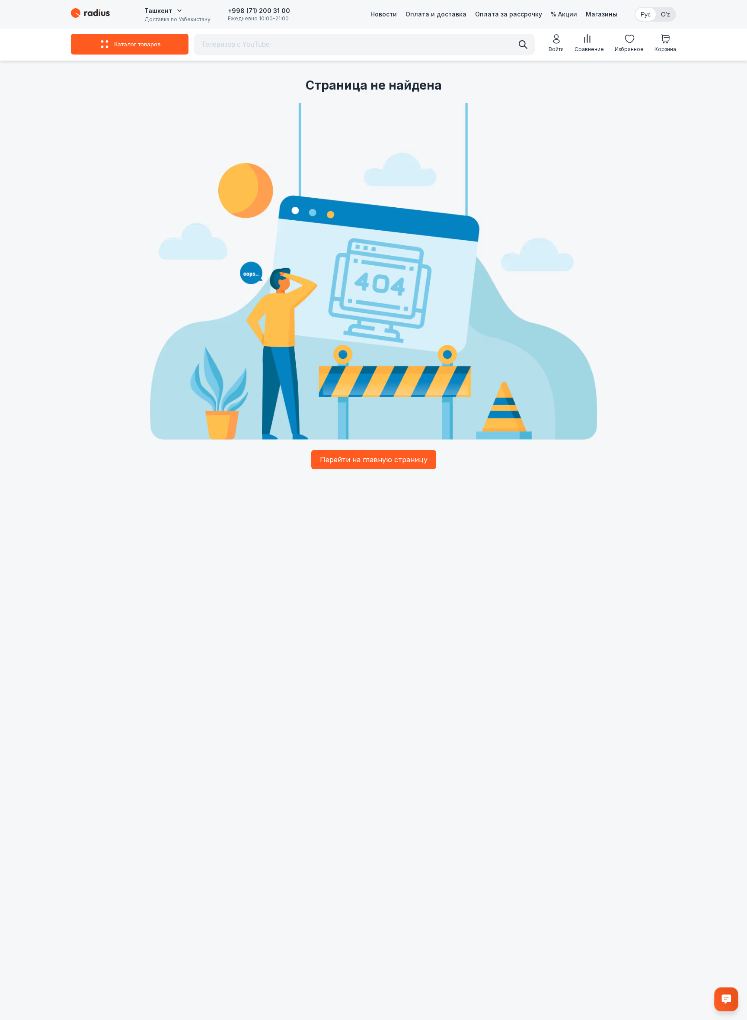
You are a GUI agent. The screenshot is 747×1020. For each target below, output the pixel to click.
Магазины (601, 14)
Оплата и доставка (435, 14)
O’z (665, 14)
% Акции (564, 14)
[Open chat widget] (726, 999)
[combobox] (163, 11)
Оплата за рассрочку (508, 14)
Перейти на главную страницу (374, 459)
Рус (646, 14)
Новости (383, 14)
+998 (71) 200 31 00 (259, 10)
